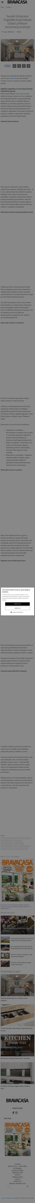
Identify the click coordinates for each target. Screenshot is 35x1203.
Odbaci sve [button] (17, 608)
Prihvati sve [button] (17, 604)
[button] (17, 612)
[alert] (17, 601)
